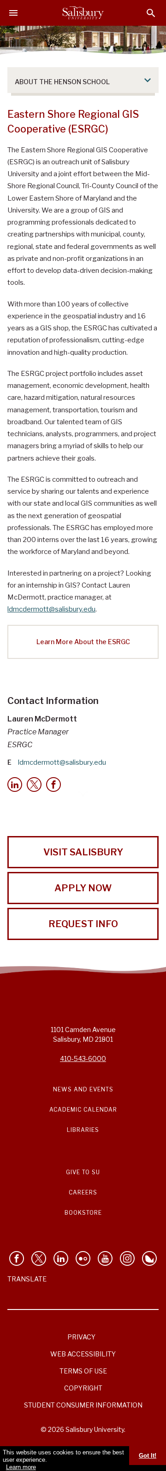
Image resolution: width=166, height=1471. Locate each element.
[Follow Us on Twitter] (38, 1258)
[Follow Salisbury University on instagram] (127, 1258)
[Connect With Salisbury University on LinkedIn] (60, 1258)
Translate (27, 1279)
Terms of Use (83, 1371)
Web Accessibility (83, 1354)
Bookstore (83, 1212)
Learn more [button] (21, 1467)
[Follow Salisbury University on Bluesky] (149, 1258)
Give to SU (83, 1172)
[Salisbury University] (83, 12)
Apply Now (83, 888)
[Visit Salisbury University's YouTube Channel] (105, 1258)
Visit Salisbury (83, 852)
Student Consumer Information (83, 1405)
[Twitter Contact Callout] (34, 784)
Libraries (83, 1129)
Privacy (81, 1337)
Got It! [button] (147, 1455)
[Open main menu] (13, 13)
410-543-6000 (83, 1058)
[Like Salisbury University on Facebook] (16, 1258)
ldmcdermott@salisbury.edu (51, 609)
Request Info (83, 923)
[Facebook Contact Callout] (53, 784)
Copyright (83, 1388)
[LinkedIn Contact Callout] (14, 784)
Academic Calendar (83, 1109)
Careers (83, 1192)
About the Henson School (62, 82)
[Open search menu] (151, 13)
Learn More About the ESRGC (83, 642)
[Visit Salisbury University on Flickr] (83, 1258)
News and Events (83, 1089)
